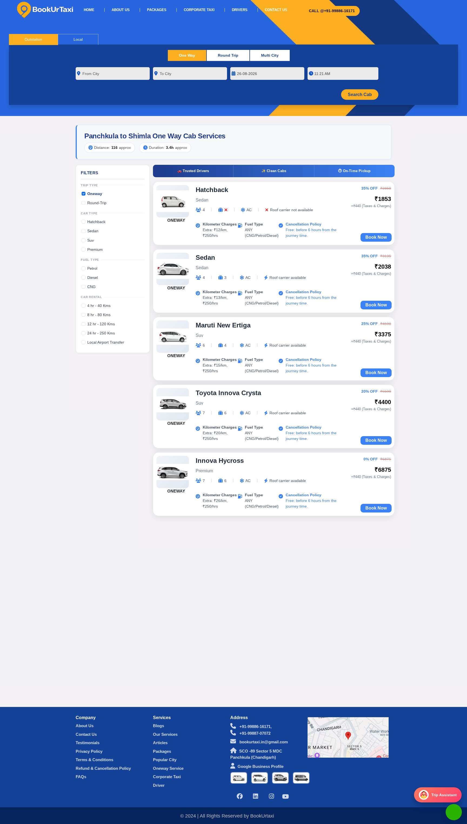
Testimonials (87, 742)
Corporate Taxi (199, 10)
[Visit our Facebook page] (239, 797)
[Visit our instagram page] (271, 797)
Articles (160, 742)
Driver (159, 785)
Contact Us (276, 10)
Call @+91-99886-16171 (332, 11)
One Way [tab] (187, 55)
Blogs (158, 725)
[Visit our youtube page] (285, 797)
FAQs (81, 776)
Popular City (164, 759)
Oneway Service (168, 768)
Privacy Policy (89, 751)
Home (89, 10)
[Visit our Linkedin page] (255, 797)
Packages (156, 10)
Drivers (240, 10)
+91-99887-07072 (254, 733)
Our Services (165, 734)
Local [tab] (78, 39)
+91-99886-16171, (255, 726)
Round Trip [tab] (228, 55)
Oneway (94, 194)
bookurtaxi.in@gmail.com (263, 742)
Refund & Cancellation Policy (103, 768)
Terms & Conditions (94, 759)
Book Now (376, 237)
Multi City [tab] (270, 55)
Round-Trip (96, 203)
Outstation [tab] (33, 39)
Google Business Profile (260, 766)
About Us (121, 10)
